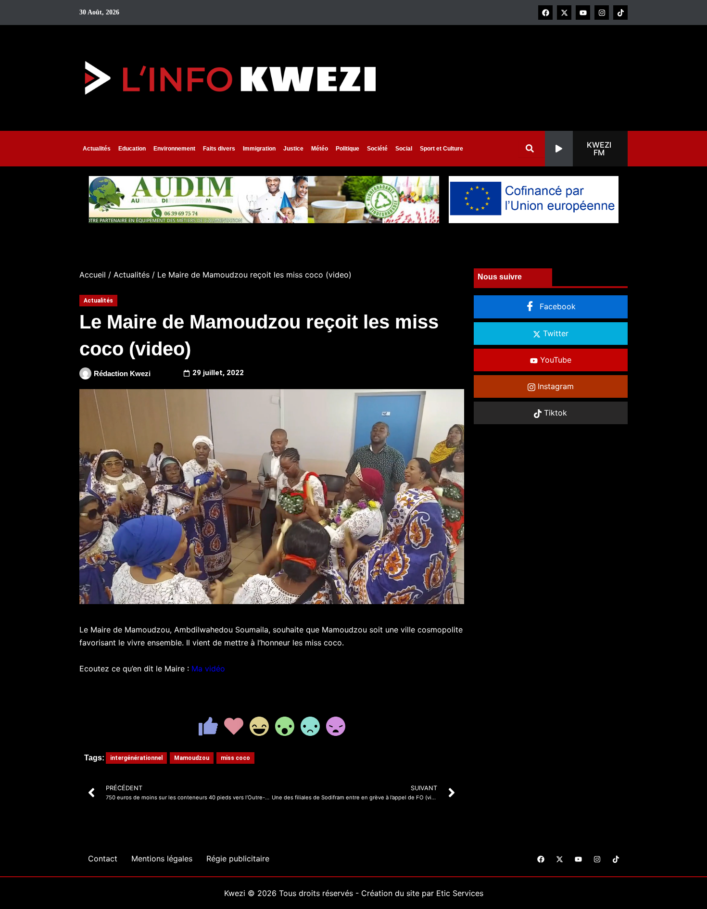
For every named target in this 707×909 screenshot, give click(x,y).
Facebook (556, 306)
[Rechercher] (531, 148)
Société (377, 148)
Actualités (97, 148)
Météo (319, 148)
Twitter (554, 333)
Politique (347, 148)
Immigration (259, 148)
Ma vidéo (208, 668)
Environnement (174, 148)
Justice (293, 148)
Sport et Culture (441, 148)
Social (403, 148)
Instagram (554, 386)
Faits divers (219, 148)
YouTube (554, 360)
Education (132, 148)
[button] (586, 148)
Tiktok (554, 412)
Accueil (92, 274)
